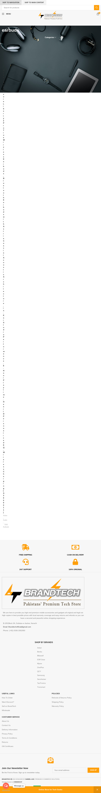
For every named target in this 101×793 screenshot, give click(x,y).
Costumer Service (11, 717)
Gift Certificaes (7, 746)
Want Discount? (8, 702)
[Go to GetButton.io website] (6, 790)
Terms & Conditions (9, 738)
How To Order (7, 698)
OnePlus (40, 667)
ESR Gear (41, 660)
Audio (5, 520)
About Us (5, 721)
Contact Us (6, 725)
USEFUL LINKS (8, 694)
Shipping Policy (58, 702)
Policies (56, 694)
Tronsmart (41, 687)
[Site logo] (50, 15)
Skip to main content (34, 2)
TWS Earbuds (6, 526)
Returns (5, 742)
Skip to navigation (10, 2)
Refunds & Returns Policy (62, 698)
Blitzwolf (40, 656)
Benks (39, 652)
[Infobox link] (25, 770)
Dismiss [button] (97, 789)
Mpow (39, 663)
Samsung (41, 675)
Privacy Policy (7, 734)
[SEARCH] (96, 7)
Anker (5, 515)
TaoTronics (41, 683)
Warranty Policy (58, 706)
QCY (39, 671)
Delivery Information (9, 730)
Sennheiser (41, 679)
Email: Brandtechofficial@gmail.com (17, 627)
